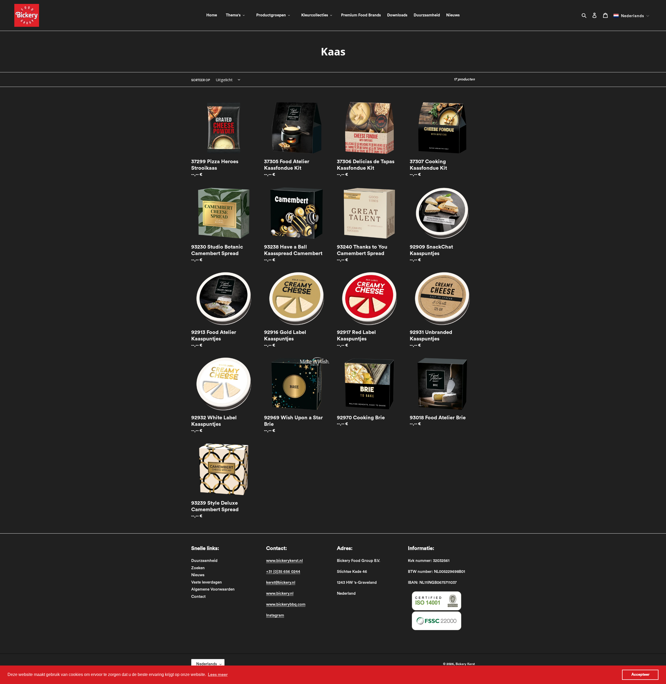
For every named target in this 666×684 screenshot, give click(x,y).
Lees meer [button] (218, 675)
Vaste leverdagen (206, 582)
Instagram (275, 615)
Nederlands (206, 664)
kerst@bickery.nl (280, 583)
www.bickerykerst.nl (284, 561)
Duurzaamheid (204, 561)
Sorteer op (200, 80)
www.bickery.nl (279, 594)
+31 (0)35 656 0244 (283, 572)
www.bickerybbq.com (285, 604)
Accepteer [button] (640, 674)
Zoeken (198, 568)
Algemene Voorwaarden (213, 589)
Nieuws (197, 575)
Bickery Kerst (465, 664)
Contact (198, 597)
